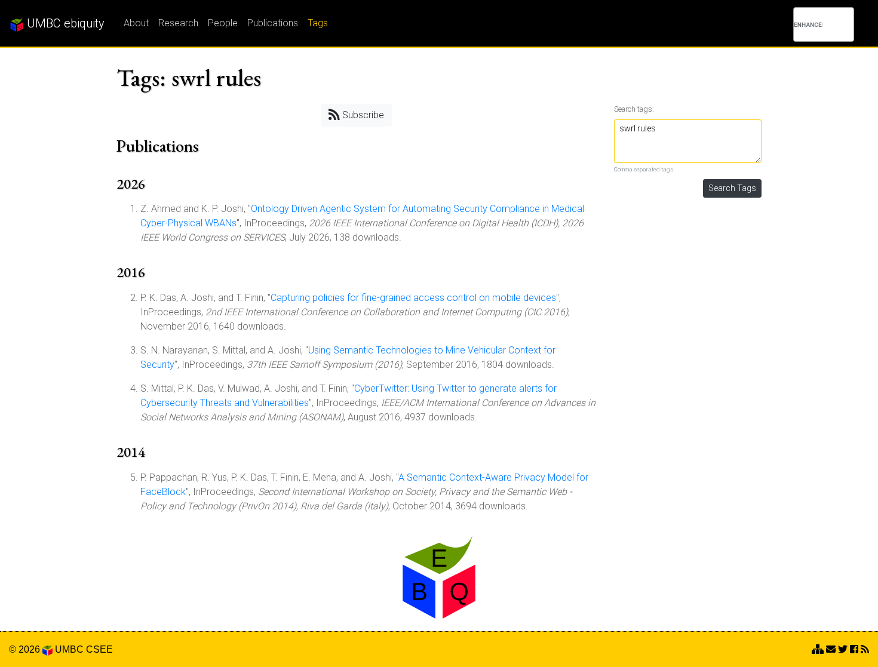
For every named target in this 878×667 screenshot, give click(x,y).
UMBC (69, 649)
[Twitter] (843, 649)
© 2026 (25, 649)
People (223, 23)
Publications (272, 23)
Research (178, 23)
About (136, 23)
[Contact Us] (818, 649)
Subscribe (362, 115)
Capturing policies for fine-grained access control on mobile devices (413, 297)
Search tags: (634, 108)
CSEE (99, 649)
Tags (318, 23)
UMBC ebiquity (64, 23)
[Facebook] (854, 649)
